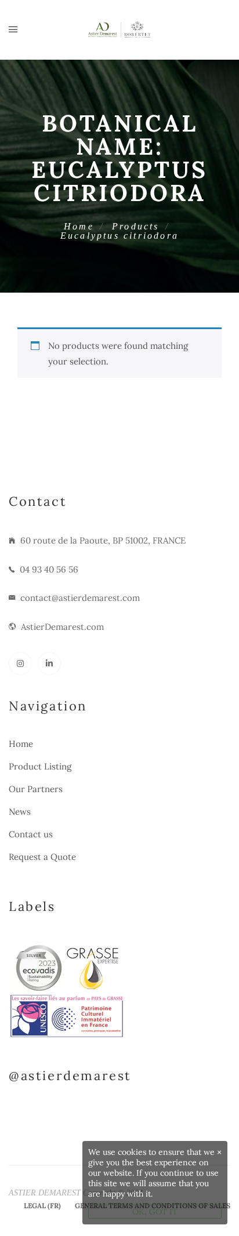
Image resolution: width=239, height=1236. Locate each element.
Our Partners (36, 788)
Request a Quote (42, 856)
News (20, 811)
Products (136, 226)
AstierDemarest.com (62, 626)
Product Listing (40, 766)
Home (79, 226)
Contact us (31, 834)
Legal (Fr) (42, 1205)
